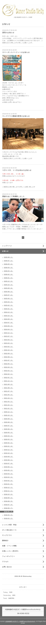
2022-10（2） (8, 350)
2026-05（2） (8, 264)
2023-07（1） (8, 336)
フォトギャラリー (8, 556)
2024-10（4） (8, 315)
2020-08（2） (8, 422)
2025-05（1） (8, 298)
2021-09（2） (8, 384)
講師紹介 (5, 540)
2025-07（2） (8, 295)
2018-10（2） (8, 494)
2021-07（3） (8, 391)
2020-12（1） (8, 412)
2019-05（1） (8, 470)
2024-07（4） (8, 322)
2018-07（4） (8, 504)
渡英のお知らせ (8, 32)
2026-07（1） (8, 260)
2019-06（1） (8, 467)
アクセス (5, 561)
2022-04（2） (8, 367)
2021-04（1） (8, 398)
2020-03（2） (8, 439)
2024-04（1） (8, 329)
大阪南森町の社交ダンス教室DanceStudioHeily (20, 621)
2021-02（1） (8, 405)
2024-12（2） (8, 312)
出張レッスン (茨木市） (10, 551)
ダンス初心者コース (9, 530)
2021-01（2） (8, 408)
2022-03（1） (8, 370)
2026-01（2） (8, 278)
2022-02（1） (8, 374)
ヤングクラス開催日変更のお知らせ (16, 116)
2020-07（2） (8, 425)
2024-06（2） (8, 326)
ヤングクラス (7, 535)
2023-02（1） (8, 346)
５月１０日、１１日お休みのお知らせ (16, 170)
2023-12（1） (8, 333)
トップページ (7, 246)
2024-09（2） (8, 319)
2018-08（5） (8, 501)
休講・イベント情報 (9, 546)
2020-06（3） (8, 429)
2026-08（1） (8, 257)
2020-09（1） (8, 419)
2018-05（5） (8, 511)
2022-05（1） (8, 364)
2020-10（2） (8, 415)
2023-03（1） (8, 343)
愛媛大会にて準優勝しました (13, 196)
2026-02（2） (8, 274)
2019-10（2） (8, 453)
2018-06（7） (8, 508)
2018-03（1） (8, 518)
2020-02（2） (8, 443)
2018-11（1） (8, 491)
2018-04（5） (8, 515)
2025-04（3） (8, 302)
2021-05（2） (8, 395)
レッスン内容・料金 (9, 525)
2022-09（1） (8, 353)
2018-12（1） (8, 487)
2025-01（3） (8, 309)
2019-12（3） (8, 449)
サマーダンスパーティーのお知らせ (16, 52)
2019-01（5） (8, 484)
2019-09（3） (8, 456)
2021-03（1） (8, 401)
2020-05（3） (8, 432)
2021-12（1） (8, 381)
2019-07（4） (8, 463)
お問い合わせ (7, 567)
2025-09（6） (8, 288)
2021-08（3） (8, 388)
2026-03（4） (8, 271)
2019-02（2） (8, 480)
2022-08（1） (8, 357)
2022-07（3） (8, 360)
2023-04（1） (8, 340)
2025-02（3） (8, 305)
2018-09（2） (8, 498)
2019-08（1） (8, 460)
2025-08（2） (8, 291)
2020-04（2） (8, 436)
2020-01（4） (8, 446)
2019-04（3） (8, 474)
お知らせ (5, 251)
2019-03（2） (8, 477)
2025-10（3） (8, 285)
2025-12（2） (8, 281)
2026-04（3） (8, 267)
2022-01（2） (8, 377)
